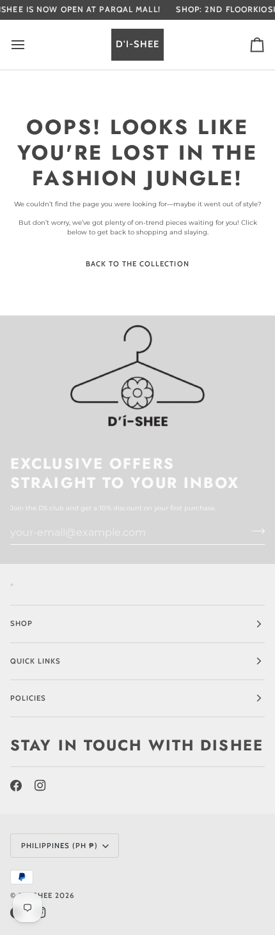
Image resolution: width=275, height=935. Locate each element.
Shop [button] (21, 623)
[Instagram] (40, 785)
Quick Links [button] (35, 661)
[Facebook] (16, 785)
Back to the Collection (137, 263)
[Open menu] (29, 45)
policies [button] (28, 698)
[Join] (254, 531)
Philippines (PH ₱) (59, 845)
